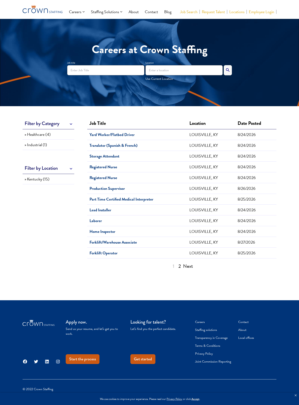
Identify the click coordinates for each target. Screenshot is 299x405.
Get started (143, 359)
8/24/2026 (247, 135)
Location (149, 63)
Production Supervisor (107, 188)
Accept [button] (195, 399)
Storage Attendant (104, 156)
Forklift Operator (103, 253)
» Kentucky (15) (37, 179)
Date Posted (249, 123)
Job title (71, 63)
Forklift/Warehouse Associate (113, 242)
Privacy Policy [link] (174, 399)
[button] (295, 395)
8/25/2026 (246, 199)
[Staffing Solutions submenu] (121, 11)
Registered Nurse (103, 167)
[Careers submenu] (83, 11)
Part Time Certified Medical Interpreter (121, 199)
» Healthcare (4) (38, 134)
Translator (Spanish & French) (113, 145)
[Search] (228, 70)
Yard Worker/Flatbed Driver (112, 135)
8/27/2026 (246, 242)
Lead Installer (100, 210)
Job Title (98, 123)
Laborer (95, 221)
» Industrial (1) (36, 145)
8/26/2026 (246, 188)
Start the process (82, 359)
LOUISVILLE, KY (203, 135)
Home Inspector (102, 231)
